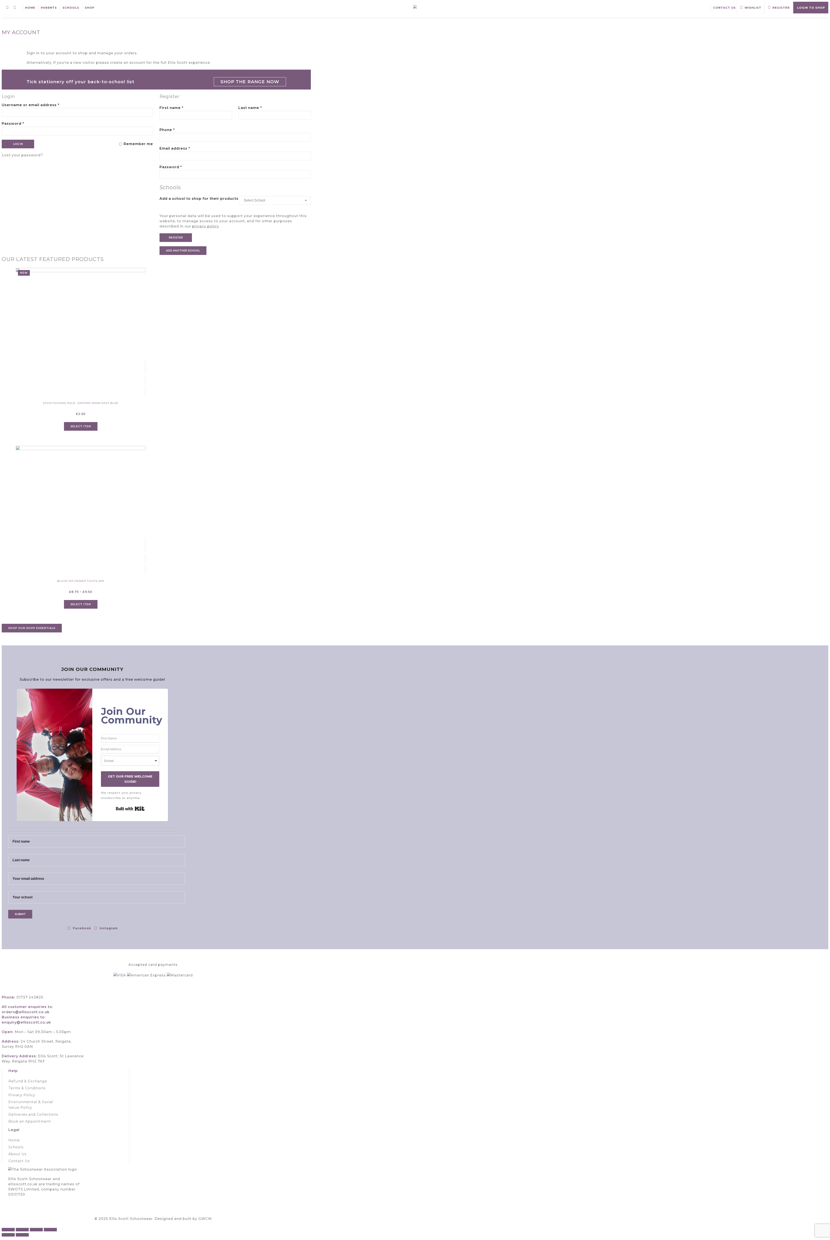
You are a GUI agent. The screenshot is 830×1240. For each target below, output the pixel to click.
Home (30, 7)
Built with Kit (130, 809)
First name (172, 108)
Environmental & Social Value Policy (30, 1105)
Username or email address (39, 105)
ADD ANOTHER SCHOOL (183, 250)
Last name (250, 108)
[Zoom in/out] (8, 1229)
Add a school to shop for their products (199, 199)
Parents (49, 7)
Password (22, 123)
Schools (70, 7)
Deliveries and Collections (33, 1114)
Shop (89, 7)
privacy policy (205, 226)
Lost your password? (22, 155)
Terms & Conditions (26, 1088)
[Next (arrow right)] (22, 1235)
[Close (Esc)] (50, 1229)
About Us (17, 1154)
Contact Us (724, 7)
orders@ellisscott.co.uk (25, 1012)
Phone (167, 130)
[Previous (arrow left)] (8, 1235)
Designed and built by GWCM (183, 1219)
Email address (184, 148)
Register (176, 237)
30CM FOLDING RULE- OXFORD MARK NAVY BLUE (80, 403)
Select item (80, 426)
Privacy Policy (21, 1095)
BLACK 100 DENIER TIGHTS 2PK (80, 580)
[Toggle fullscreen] (22, 1229)
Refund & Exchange (27, 1081)
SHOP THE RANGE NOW (249, 81)
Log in (18, 144)
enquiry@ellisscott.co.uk (26, 1022)
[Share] (36, 1229)
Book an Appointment (29, 1121)
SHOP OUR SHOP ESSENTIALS (31, 628)
